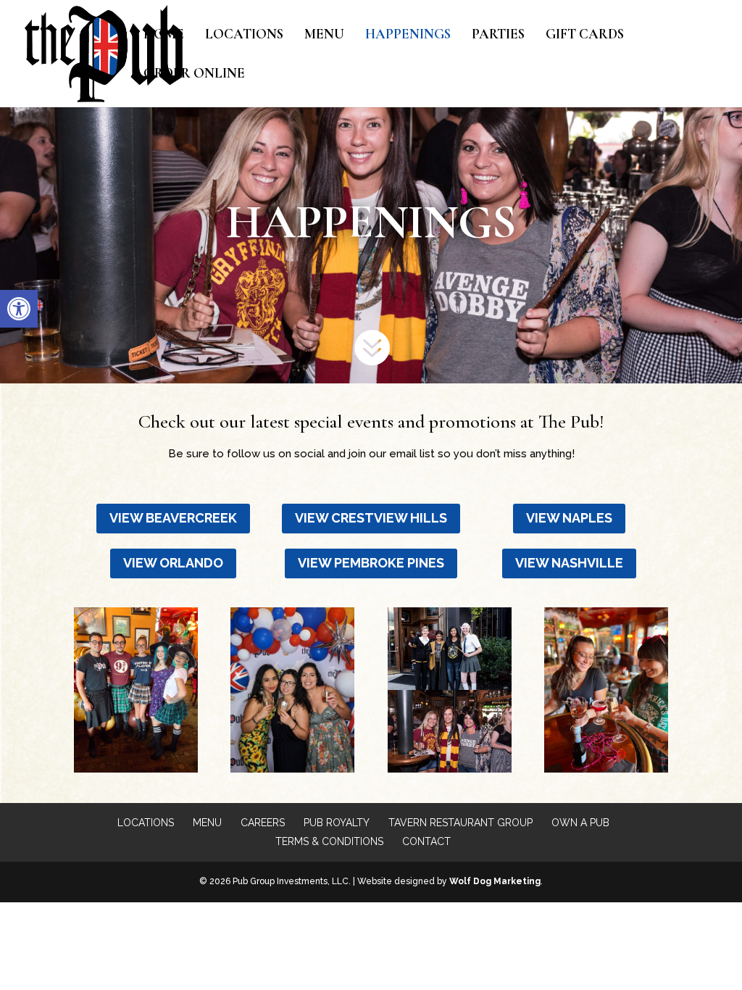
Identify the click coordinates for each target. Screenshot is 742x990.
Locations (244, 35)
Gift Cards (585, 35)
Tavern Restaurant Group (460, 822)
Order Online (194, 74)
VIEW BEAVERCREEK (173, 517)
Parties (498, 35)
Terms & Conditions (329, 841)
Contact (426, 841)
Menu (324, 35)
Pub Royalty (337, 822)
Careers (263, 822)
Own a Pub (580, 822)
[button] (19, 309)
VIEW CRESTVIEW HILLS (371, 517)
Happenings (408, 35)
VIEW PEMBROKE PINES (371, 562)
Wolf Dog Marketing (495, 881)
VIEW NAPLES (569, 517)
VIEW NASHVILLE (569, 562)
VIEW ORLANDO (173, 562)
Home (163, 35)
